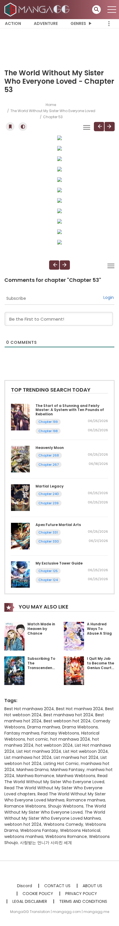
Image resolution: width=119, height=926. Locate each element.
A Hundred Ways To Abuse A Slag (99, 628)
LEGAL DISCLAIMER (29, 901)
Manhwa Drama (32, 769)
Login (108, 297)
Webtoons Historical (80, 830)
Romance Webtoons (25, 806)
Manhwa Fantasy (68, 769)
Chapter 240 (48, 494)
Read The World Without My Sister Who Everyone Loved (55, 779)
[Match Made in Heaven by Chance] (14, 636)
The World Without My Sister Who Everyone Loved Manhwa (54, 815)
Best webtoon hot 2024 (67, 721)
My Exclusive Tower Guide (59, 563)
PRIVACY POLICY (81, 893)
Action (13, 23)
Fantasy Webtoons (60, 733)
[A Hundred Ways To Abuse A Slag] (74, 636)
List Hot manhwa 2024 (38, 751)
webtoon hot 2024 (23, 824)
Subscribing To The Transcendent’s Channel (42, 665)
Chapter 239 (48, 503)
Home (51, 104)
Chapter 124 (48, 580)
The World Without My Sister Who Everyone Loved (52, 110)
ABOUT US (92, 886)
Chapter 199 (48, 421)
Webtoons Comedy (63, 824)
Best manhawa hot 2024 (68, 715)
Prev (99, 126)
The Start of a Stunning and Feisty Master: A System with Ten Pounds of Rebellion (70, 410)
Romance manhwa (85, 800)
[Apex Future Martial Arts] (20, 536)
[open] (111, 9)
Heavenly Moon (50, 447)
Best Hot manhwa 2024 (79, 709)
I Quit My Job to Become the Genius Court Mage (100, 665)
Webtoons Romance (66, 836)
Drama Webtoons (80, 727)
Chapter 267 (48, 464)
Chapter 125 (48, 571)
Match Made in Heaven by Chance (41, 628)
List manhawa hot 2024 (28, 757)
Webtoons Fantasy (39, 830)
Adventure (46, 23)
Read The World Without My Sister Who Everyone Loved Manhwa (55, 797)
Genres (78, 23)
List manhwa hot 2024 (76, 757)
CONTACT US (57, 886)
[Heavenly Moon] (20, 459)
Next (110, 126)
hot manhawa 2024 (70, 739)
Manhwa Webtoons (75, 776)
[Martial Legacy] (20, 497)
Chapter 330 (48, 541)
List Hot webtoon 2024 (85, 751)
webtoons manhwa (23, 836)
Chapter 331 (48, 532)
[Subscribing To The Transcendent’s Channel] (14, 670)
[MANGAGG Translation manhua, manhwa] (37, 9)
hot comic (37, 739)
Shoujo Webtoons (65, 806)
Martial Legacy (50, 486)
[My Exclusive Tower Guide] (20, 574)
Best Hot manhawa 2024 (29, 709)
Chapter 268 (48, 455)
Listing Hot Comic (61, 763)
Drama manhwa (43, 727)
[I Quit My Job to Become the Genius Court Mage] (74, 670)
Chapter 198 (48, 431)
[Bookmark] (10, 126)
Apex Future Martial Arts (58, 524)
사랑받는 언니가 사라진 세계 (46, 842)
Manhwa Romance (35, 776)
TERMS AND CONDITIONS (83, 901)
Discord (24, 886)
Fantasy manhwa (21, 733)
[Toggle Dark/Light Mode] (22, 126)
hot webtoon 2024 (54, 745)
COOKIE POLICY (38, 893)
